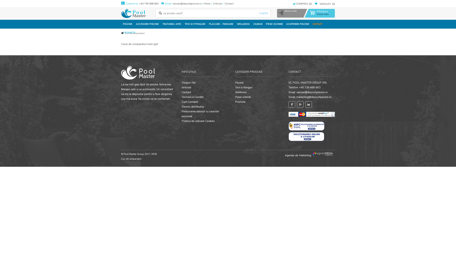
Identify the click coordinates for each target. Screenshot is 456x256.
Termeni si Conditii (193, 97)
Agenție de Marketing (298, 155)
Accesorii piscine (147, 24)
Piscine (127, 24)
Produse (322, 11)
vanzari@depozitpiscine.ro (187, 3)
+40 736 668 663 (148, 3)
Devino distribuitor (193, 106)
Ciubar (257, 24)
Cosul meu (323, 14)
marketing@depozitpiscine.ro (313, 97)
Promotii (240, 102)
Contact (229, 3)
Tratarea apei (171, 24)
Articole (217, 3)
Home (207, 3)
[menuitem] (127, 24)
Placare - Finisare (221, 24)
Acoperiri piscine (297, 24)
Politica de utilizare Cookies (198, 121)
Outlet (317, 24)
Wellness (243, 24)
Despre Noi (189, 82)
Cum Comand (190, 102)
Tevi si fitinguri (195, 24)
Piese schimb (274, 24)
